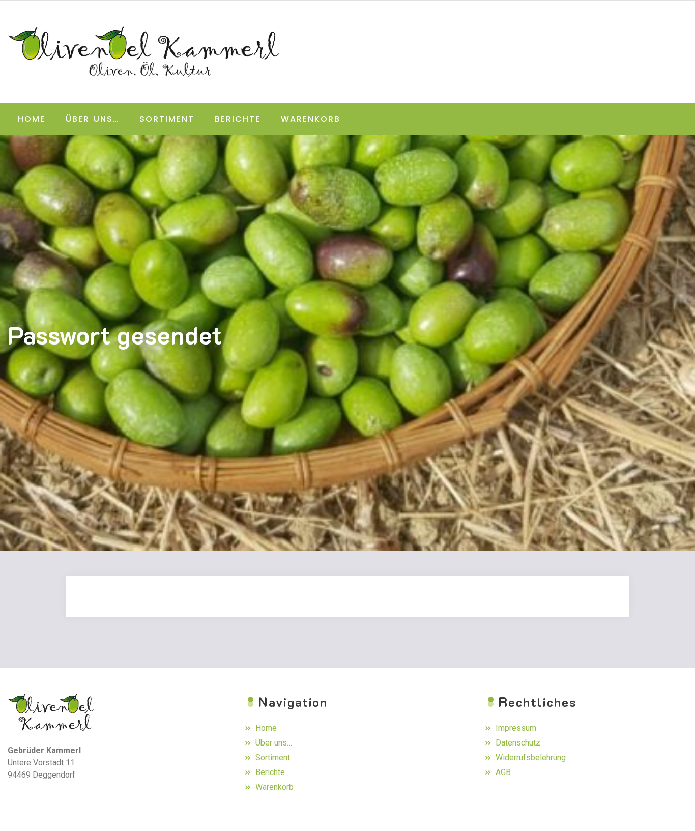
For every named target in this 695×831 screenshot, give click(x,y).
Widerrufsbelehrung (531, 757)
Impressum (516, 728)
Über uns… (92, 119)
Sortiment (166, 119)
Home (31, 119)
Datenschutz (518, 743)
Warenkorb (310, 119)
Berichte (237, 119)
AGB (503, 772)
